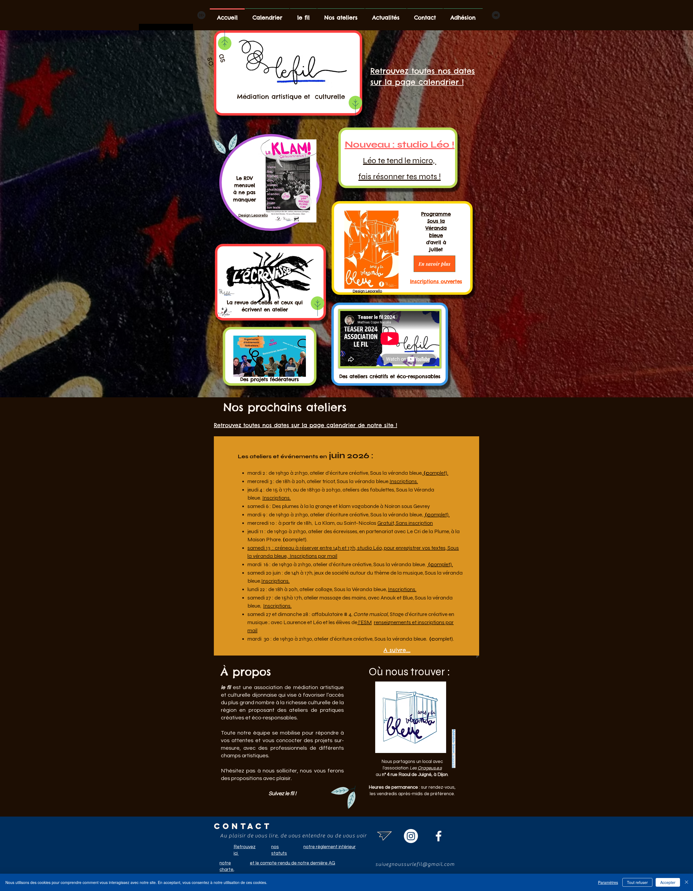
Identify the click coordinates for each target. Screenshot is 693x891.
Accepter (667, 882)
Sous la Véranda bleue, (361, 589)
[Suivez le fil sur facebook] (439, 836)
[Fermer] (686, 882)
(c (426, 473)
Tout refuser (637, 882)
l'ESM (364, 622)
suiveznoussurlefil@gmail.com (415, 864)
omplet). (438, 473)
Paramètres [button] (608, 882)
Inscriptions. (404, 481)
